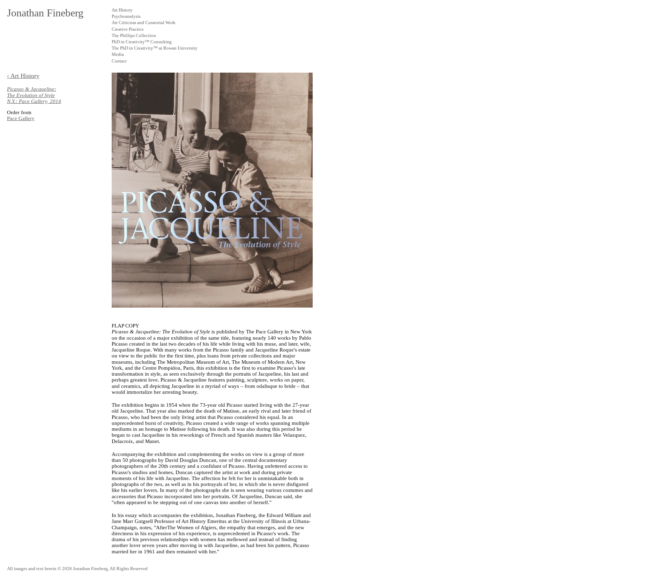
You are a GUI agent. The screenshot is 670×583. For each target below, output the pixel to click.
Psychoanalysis (126, 16)
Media (118, 54)
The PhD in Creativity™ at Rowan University (155, 48)
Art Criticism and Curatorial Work (144, 22)
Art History (122, 10)
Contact (119, 61)
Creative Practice (128, 29)
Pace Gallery (21, 118)
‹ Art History (23, 75)
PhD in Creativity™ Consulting (142, 41)
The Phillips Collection (134, 35)
